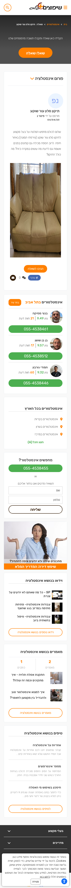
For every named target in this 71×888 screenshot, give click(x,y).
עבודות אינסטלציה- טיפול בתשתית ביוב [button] (33, 618)
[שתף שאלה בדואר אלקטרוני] (13, 278)
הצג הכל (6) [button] (36, 442)
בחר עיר (15, 302)
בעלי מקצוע (55, 831)
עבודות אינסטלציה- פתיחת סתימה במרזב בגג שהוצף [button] (32, 606)
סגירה (35, 881)
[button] (7, 7)
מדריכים (58, 843)
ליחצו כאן (45, 876)
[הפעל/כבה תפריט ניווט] (65, 7)
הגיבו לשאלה (35, 268)
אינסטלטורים (53, 24)
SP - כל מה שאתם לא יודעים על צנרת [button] (29, 594)
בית (65, 24)
